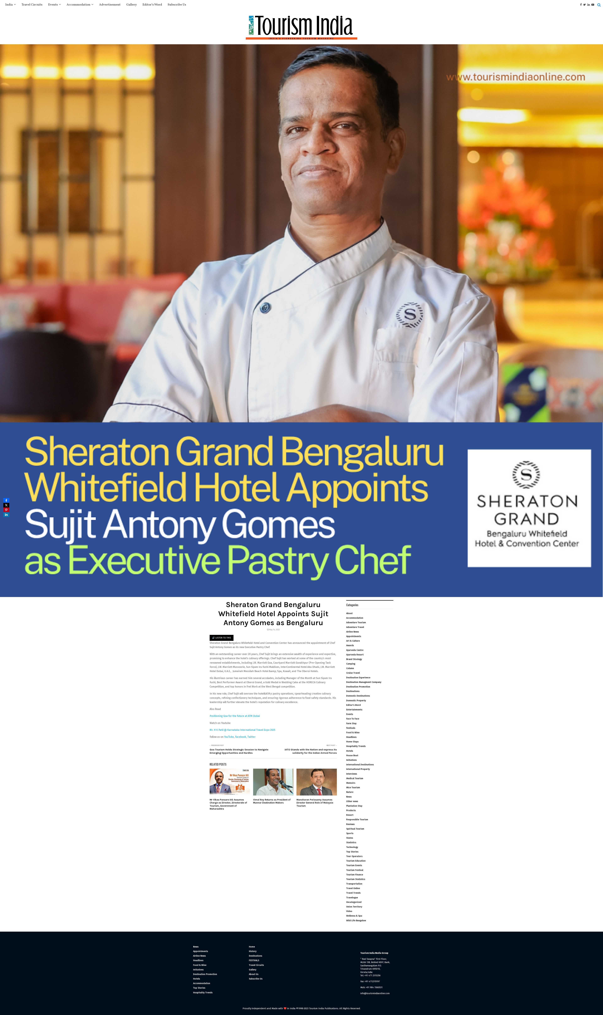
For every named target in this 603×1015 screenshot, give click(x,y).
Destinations (352, 691)
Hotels (349, 751)
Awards (350, 645)
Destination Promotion (358, 686)
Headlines (351, 737)
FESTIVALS (254, 960)
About (349, 613)
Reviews (350, 824)
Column (350, 668)
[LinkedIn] (6, 514)
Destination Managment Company (363, 682)
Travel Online (353, 888)
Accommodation (78, 5)
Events (53, 5)
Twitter (251, 736)
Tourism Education (356, 861)
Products (351, 810)
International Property (358, 769)
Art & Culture (353, 641)
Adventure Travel (355, 627)
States (349, 838)
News (349, 796)
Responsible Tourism (357, 819)
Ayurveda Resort (355, 654)
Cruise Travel (353, 673)
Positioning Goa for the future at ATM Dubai (235, 715)
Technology (352, 847)
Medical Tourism (354, 778)
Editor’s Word (152, 5)
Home (252, 946)
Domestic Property (356, 700)
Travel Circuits (32, 5)
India (9, 5)
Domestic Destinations (358, 696)
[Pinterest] (6, 509)
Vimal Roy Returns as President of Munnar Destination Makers (272, 801)
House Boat (352, 755)
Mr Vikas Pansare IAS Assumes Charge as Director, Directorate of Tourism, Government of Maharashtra (228, 804)
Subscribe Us (177, 5)
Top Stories (352, 851)
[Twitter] (585, 5)
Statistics (351, 842)
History (252, 951)
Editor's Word (353, 705)
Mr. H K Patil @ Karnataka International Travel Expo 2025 (242, 729)
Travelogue (352, 897)
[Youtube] (593, 5)
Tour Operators (354, 856)
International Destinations (360, 764)
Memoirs (350, 783)
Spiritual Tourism (355, 829)
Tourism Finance (354, 874)
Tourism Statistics (355, 879)
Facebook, (241, 736)
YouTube (229, 736)
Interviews (351, 774)
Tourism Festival (354, 870)
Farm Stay (351, 723)
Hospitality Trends (356, 746)
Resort (349, 815)
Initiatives (351, 760)
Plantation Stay (354, 806)
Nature (349, 792)
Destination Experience (358, 677)
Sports (349, 833)
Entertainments (354, 709)
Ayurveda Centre (354, 650)
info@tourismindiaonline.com (375, 993)
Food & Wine (352, 732)
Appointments (353, 636)
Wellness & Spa (354, 916)
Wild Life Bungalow (356, 920)
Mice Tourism (353, 787)
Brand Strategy (354, 659)
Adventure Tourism (356, 622)
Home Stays (352, 741)
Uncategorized (353, 902)
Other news (352, 801)
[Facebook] (581, 5)
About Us (253, 974)
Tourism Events (354, 865)
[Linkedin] (589, 5)
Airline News (352, 631)
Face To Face (352, 718)
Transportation (354, 883)
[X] (6, 505)
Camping (350, 663)
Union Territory (354, 906)
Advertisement (110, 5)
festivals (350, 728)
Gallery (131, 5)
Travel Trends (353, 893)
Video (349, 911)
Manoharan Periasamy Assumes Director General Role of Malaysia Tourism (314, 802)
